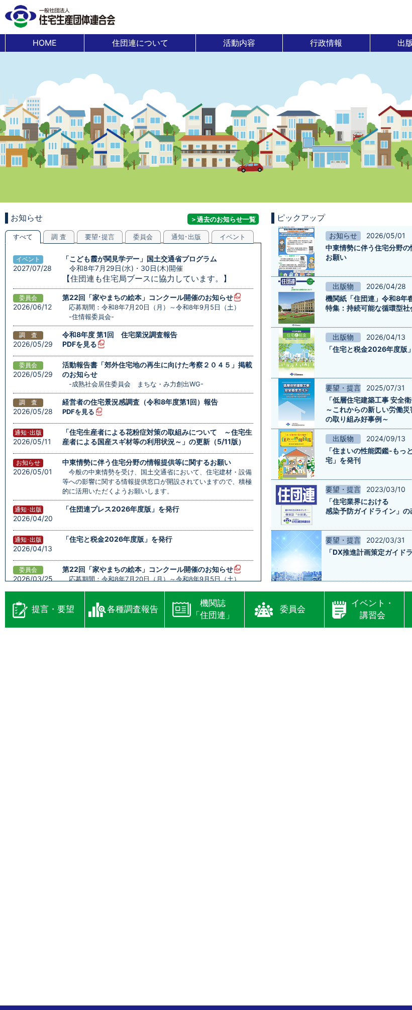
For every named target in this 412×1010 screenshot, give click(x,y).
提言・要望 (53, 609)
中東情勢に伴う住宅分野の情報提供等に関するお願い (146, 462)
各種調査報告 (132, 609)
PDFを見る (79, 344)
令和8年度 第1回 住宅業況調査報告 (119, 334)
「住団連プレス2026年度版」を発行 (120, 508)
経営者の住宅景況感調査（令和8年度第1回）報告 (140, 401)
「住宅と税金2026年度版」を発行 (117, 539)
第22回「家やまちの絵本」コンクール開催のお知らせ (147, 297)
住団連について (140, 43)
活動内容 (239, 43)
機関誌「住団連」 (212, 609)
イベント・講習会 (372, 609)
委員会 (292, 609)
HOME (45, 43)
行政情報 (326, 43)
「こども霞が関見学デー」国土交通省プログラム (139, 258)
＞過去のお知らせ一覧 (223, 219)
